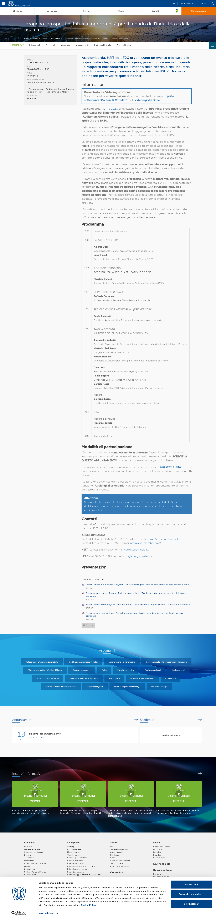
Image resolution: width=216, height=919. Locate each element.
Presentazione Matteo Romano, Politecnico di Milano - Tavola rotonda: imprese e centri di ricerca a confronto (136, 594)
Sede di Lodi (29, 869)
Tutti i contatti (116, 863)
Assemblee (29, 858)
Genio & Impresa (160, 858)
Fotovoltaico (114, 678)
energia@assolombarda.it (161, 539)
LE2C (114, 108)
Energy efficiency (124, 45)
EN (174, 3)
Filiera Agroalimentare (77, 858)
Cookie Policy (88, 905)
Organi (27, 866)
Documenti (50, 45)
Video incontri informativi (121, 860)
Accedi (203, 3)
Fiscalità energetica (125, 670)
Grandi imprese (74, 855)
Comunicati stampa (161, 847)
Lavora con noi (187, 3)
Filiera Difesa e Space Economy (81, 866)
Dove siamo (29, 860)
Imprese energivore (95, 686)
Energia (44, 38)
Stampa (89, 625)
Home (26, 38)
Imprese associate (32, 849)
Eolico (104, 670)
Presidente (158, 855)
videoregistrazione (147, 100)
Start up (70, 847)
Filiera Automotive (75, 863)
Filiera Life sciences (75, 872)
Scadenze (147, 720)
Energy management (82, 670)
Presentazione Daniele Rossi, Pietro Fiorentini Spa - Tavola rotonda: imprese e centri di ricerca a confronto (135, 614)
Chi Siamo (29, 842)
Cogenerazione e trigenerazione (121, 662)
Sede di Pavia (30, 875)
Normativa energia (159, 686)
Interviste (157, 852)
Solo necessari (191, 904)
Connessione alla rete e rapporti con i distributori (166, 662)
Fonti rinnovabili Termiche (48, 678)
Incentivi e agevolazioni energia (127, 686)
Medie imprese (73, 852)
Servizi (35, 38)
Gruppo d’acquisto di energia (142, 678)
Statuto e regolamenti (33, 852)
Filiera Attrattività (75, 860)
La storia (28, 847)
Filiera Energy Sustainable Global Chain (84, 875)
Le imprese (73, 842)
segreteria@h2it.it (135, 549)
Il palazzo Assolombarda (35, 863)
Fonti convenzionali (153, 670)
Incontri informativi (27, 773)
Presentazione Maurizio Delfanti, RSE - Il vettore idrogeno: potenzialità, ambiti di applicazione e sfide (137, 584)
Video (112, 858)
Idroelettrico (170, 678)
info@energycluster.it (137, 556)
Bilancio (27, 855)
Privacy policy (159, 874)
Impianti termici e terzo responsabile (60, 686)
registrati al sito (170, 466)
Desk (112, 847)
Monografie (65, 45)
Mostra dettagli (46, 913)
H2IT (105, 108)
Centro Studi (117, 872)
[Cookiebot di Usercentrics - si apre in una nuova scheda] (19, 913)
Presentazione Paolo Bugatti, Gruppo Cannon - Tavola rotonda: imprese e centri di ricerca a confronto (138, 604)
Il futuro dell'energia (102, 45)
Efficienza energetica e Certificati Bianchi (45, 670)
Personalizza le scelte (190, 894)
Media (156, 842)
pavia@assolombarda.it (145, 543)
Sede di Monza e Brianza (35, 872)
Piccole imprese (74, 849)
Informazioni (34, 45)
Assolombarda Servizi (119, 866)
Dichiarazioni (158, 849)
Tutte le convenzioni (119, 849)
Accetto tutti (191, 884)
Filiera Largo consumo (77, 869)
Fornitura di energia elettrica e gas (84, 678)
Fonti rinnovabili (178, 670)
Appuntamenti (56, 38)
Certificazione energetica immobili (83, 662)
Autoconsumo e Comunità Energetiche (42, 662)
